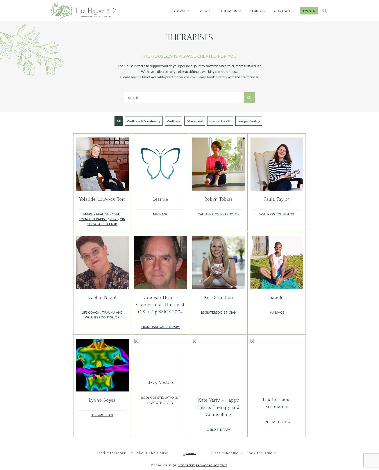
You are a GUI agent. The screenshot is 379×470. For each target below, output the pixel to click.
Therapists (230, 11)
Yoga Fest (182, 11)
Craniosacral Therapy (160, 327)
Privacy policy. (208, 465)
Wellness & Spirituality (144, 121)
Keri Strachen (218, 297)
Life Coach (91, 312)
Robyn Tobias (219, 199)
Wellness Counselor (276, 214)
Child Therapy (219, 429)
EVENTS (309, 11)
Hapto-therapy (160, 402)
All (118, 121)
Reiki (113, 219)
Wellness (173, 121)
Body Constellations (159, 397)
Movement (194, 121)
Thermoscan (102, 415)
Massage (160, 214)
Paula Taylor (276, 199)
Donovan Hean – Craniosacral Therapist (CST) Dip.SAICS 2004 (160, 305)
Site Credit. (186, 465)
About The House (151, 453)
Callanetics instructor (219, 214)
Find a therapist (112, 453)
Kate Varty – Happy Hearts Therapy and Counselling (219, 407)
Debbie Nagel (102, 297)
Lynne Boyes (102, 400)
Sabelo (277, 297)
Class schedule (225, 453)
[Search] (249, 97)
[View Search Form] (324, 11)
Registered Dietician (218, 312)
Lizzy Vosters (160, 382)
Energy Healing (248, 121)
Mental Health (220, 121)
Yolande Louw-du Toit (102, 199)
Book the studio (261, 453)
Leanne (160, 199)
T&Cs (223, 465)
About (206, 11)
